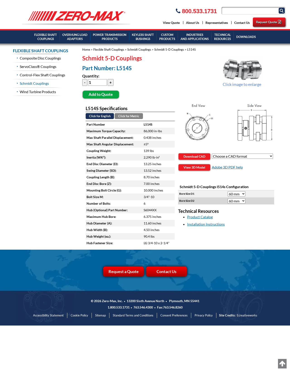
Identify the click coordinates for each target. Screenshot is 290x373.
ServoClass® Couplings (38, 66)
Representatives (216, 23)
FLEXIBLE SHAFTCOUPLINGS (45, 37)
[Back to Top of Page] (282, 363)
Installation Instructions (206, 224)
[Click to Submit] (282, 10)
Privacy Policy (204, 315)
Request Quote (266, 22)
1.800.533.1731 (119, 307)
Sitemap (100, 315)
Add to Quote (101, 94)
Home (86, 49)
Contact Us (242, 23)
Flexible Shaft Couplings (108, 49)
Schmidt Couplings (139, 49)
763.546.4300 (143, 307)
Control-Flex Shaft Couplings (42, 75)
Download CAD (194, 156)
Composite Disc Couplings (40, 58)
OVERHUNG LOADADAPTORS (74, 37)
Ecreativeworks (247, 315)
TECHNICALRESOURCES (222, 37)
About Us (192, 23)
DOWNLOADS (246, 37)
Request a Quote (124, 271)
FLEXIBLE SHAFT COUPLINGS (40, 50)
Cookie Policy (79, 315)
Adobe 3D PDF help (227, 167)
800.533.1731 (198, 11)
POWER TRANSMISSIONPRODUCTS (109, 37)
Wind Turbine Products (38, 92)
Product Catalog (200, 217)
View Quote (171, 23)
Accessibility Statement (48, 315)
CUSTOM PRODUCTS (167, 37)
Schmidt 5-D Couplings (169, 49)
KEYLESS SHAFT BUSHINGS (143, 37)
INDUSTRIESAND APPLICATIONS (195, 37)
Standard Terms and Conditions (133, 315)
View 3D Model (194, 167)
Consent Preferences (174, 315)
